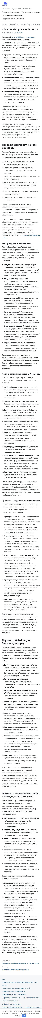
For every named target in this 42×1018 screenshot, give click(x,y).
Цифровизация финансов (22, 9)
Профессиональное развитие (13, 19)
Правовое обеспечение (11, 12)
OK (24, 1015)
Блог (3, 979)
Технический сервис (32, 1007)
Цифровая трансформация (12, 15)
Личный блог (14, 24)
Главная (4, 24)
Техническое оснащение (31, 12)
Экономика (6, 9)
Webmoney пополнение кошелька (15, 968)
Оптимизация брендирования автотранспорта (20, 962)
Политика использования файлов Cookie (16, 988)
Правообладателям (9, 994)
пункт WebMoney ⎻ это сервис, (23, 37)
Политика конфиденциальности (13, 991)
